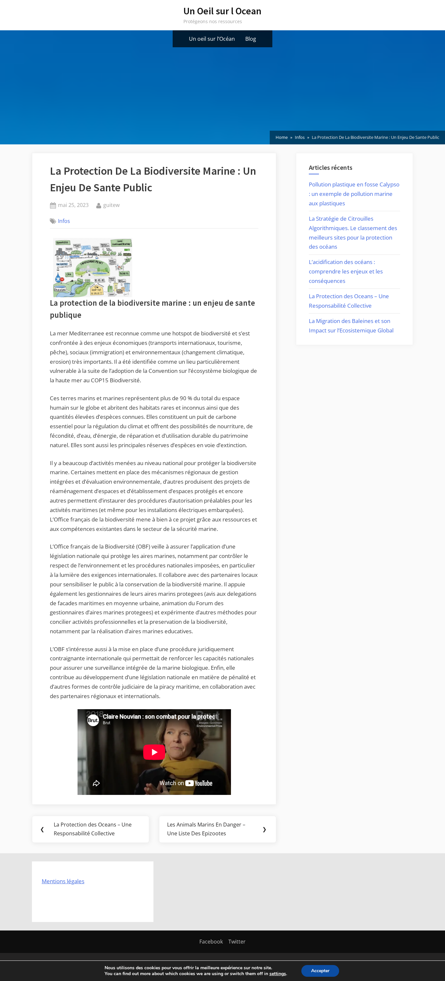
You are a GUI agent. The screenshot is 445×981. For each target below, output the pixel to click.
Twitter (237, 941)
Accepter (320, 971)
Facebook (211, 941)
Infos (64, 221)
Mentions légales (63, 881)
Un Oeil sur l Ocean (222, 11)
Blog (250, 38)
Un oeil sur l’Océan (212, 38)
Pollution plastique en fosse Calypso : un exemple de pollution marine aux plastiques (354, 194)
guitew (111, 205)
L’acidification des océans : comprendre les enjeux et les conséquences (346, 271)
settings (277, 974)
